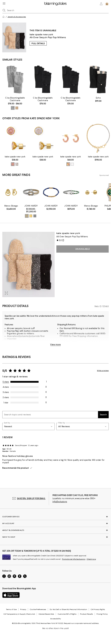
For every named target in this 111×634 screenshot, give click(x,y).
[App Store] (11, 595)
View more (55, 344)
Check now (91, 559)
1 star (5, 402)
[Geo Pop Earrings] (70, 138)
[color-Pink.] (68, 164)
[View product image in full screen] (6, 293)
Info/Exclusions (59, 501)
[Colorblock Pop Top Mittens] (98, 79)
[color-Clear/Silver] (16, 164)
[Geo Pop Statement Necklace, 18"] (98, 138)
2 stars (6, 397)
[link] (15, 103)
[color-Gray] (12, 108)
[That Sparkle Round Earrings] (15, 138)
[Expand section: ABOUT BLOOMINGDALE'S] (55, 530)
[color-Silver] (34, 215)
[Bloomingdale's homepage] (3, 17)
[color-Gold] (30, 215)
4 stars (6, 387)
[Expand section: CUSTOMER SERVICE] (55, 516)
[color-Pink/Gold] (12, 164)
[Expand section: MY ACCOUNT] (55, 523)
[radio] (13, 108)
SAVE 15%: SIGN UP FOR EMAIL (31, 498)
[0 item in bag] (107, 3)
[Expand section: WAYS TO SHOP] (55, 537)
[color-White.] (72, 164)
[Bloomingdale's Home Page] (55, 3)
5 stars (6, 382)
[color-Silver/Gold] (26, 215)
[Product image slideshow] (28, 264)
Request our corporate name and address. (81, 623)
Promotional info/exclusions (73, 559)
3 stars (6, 392)
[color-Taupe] (16, 108)
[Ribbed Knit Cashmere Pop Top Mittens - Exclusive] (15, 79)
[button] (28, 264)
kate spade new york (41, 34)
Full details (38, 43)
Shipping (91, 342)
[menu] (4, 3)
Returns (61, 345)
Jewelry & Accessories (17, 17)
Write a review (103, 371)
